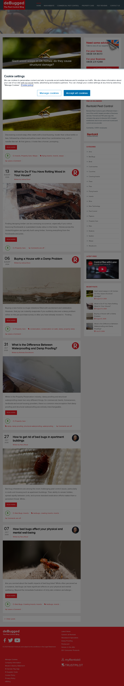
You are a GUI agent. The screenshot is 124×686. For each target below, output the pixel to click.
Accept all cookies (77, 93)
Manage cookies (49, 93)
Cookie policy (27, 85)
